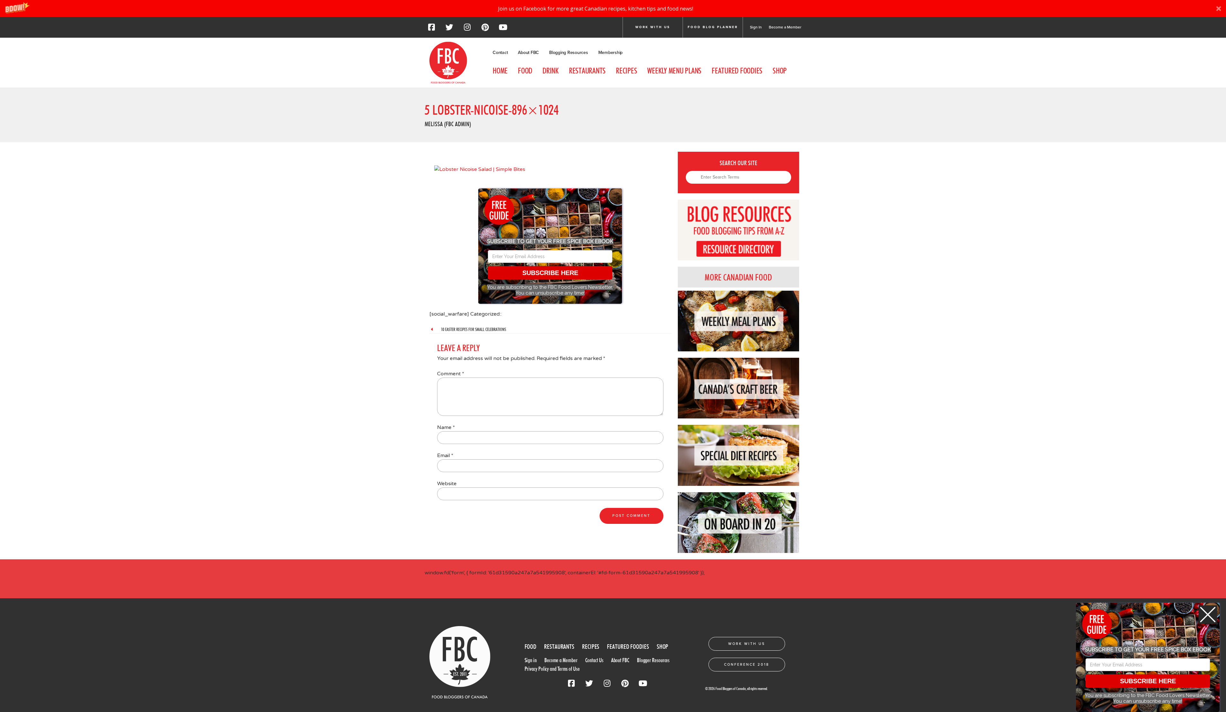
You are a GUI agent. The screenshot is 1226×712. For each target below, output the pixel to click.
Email (445, 455)
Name (446, 427)
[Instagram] (467, 29)
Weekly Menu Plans (674, 70)
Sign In (756, 27)
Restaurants (587, 70)
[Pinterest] (485, 29)
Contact (500, 52)
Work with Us (652, 27)
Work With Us (746, 644)
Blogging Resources (568, 52)
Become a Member (785, 27)
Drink (550, 70)
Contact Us (594, 660)
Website (447, 483)
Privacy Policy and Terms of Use (552, 668)
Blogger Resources (653, 660)
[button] (613, 8)
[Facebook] (431, 29)
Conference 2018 (746, 664)
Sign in (531, 660)
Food (525, 70)
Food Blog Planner (713, 27)
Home (500, 70)
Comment (450, 374)
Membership (610, 52)
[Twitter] (449, 29)
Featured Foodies (737, 70)
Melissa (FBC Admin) (448, 124)
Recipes (626, 70)
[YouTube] (503, 29)
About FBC (528, 52)
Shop (780, 70)
